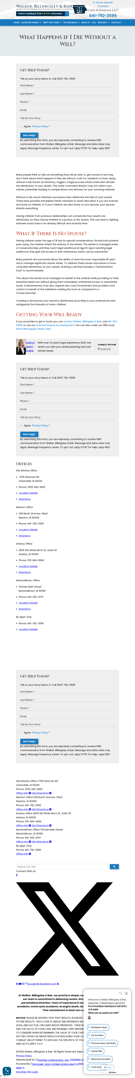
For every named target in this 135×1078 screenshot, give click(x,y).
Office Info (22, 793)
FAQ (94, 22)
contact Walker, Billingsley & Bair (82, 321)
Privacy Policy (40, 126)
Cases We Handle (30, 22)
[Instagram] (23, 983)
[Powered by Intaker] (113, 1072)
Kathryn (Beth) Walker (30, 346)
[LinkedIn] (17, 983)
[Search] (114, 866)
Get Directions (40, 793)
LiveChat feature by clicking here (55, 325)
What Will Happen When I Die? (33, 329)
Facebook (105, 349)
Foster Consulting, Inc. (86, 1059)
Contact (116, 22)
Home (17, 22)
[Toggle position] (121, 993)
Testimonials (70, 22)
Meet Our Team (51, 22)
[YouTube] (20, 983)
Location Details (28, 493)
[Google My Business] (41, 983)
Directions (25, 499)
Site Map (21, 1071)
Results (86, 22)
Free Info (103, 22)
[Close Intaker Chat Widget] (126, 993)
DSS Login (32, 1071)
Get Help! (29, 135)
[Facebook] (17, 875)
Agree (36, 126)
